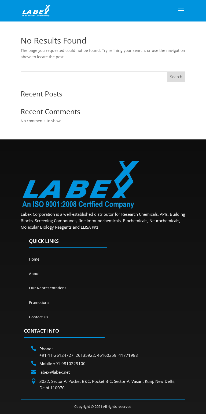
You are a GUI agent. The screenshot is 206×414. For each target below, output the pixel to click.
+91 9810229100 (69, 363)
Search (176, 76)
